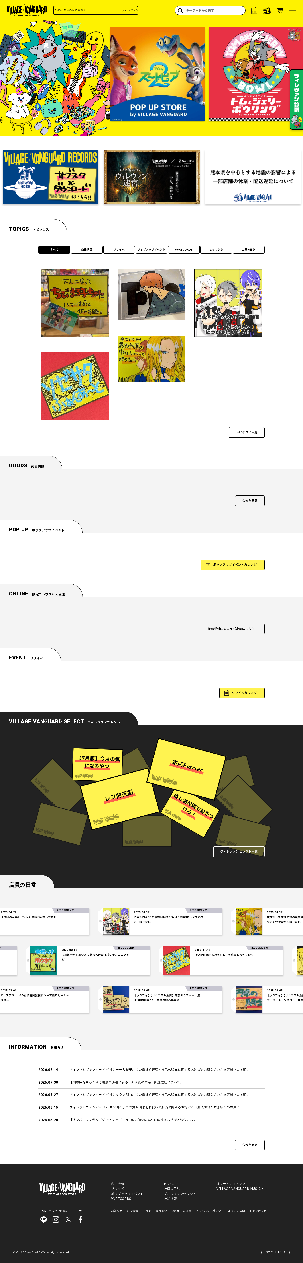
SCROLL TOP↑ (276, 1252)
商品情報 (86, 250)
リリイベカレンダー (246, 693)
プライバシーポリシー (210, 1211)
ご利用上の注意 (181, 1211)
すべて (54, 250)
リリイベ (119, 250)
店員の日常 (249, 250)
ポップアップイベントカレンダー (236, 565)
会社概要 (161, 1211)
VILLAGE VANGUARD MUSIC (238, 1189)
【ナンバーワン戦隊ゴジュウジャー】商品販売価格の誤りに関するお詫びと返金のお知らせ (136, 1120)
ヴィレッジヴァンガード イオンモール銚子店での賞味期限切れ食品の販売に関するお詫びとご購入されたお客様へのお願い (159, 1069)
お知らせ (116, 1211)
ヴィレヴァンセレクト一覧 (239, 851)
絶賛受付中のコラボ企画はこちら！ (233, 629)
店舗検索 (170, 1199)
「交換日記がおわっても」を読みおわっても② (259, 955)
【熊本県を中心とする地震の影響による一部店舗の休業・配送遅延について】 (126, 1082)
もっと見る (250, 501)
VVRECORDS (184, 250)
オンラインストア (229, 1184)
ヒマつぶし (216, 250)
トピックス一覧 (247, 432)
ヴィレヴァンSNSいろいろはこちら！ (123, 10)
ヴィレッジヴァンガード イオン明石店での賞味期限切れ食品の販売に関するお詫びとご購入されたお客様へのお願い (154, 1107)
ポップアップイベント (152, 250)
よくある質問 (236, 1211)
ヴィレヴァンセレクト (180, 1194)
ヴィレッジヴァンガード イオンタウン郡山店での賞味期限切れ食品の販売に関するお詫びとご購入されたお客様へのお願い (159, 1094)
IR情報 (146, 1211)
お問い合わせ (258, 1211)
